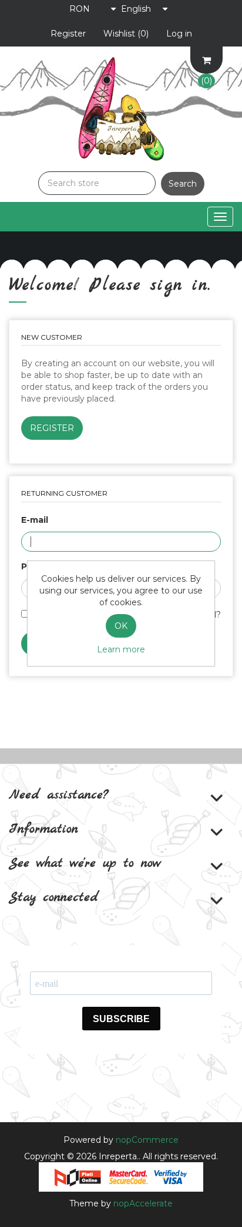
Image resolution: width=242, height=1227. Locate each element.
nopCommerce (147, 1140)
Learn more (121, 649)
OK (121, 626)
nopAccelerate (143, 1203)
